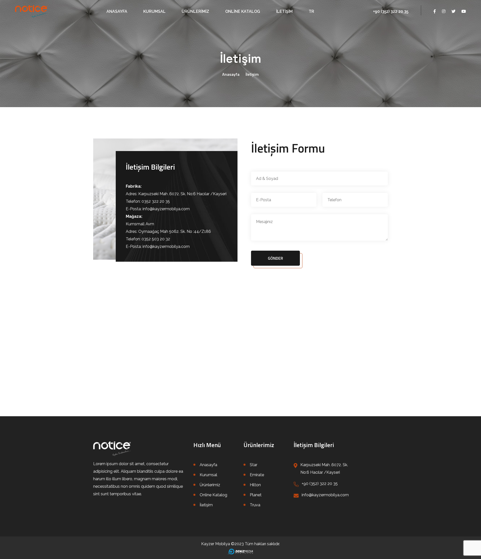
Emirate (257, 474)
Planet (256, 495)
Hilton (255, 484)
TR (311, 11)
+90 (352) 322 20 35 (390, 11)
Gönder (275, 258)
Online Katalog (242, 11)
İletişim (284, 11)
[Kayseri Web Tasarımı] (240, 551)
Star (253, 464)
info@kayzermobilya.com (325, 495)
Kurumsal (154, 11)
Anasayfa (116, 11)
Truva (255, 505)
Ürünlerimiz (195, 11)
